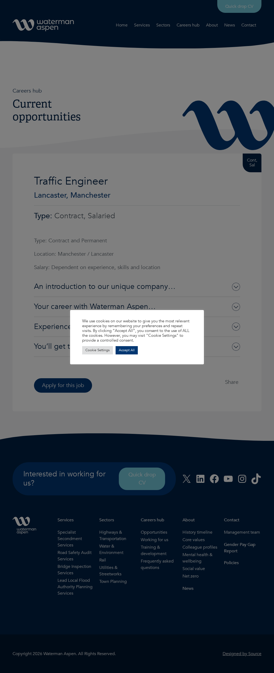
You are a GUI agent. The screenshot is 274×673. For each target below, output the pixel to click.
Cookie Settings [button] (97, 350)
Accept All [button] (127, 350)
